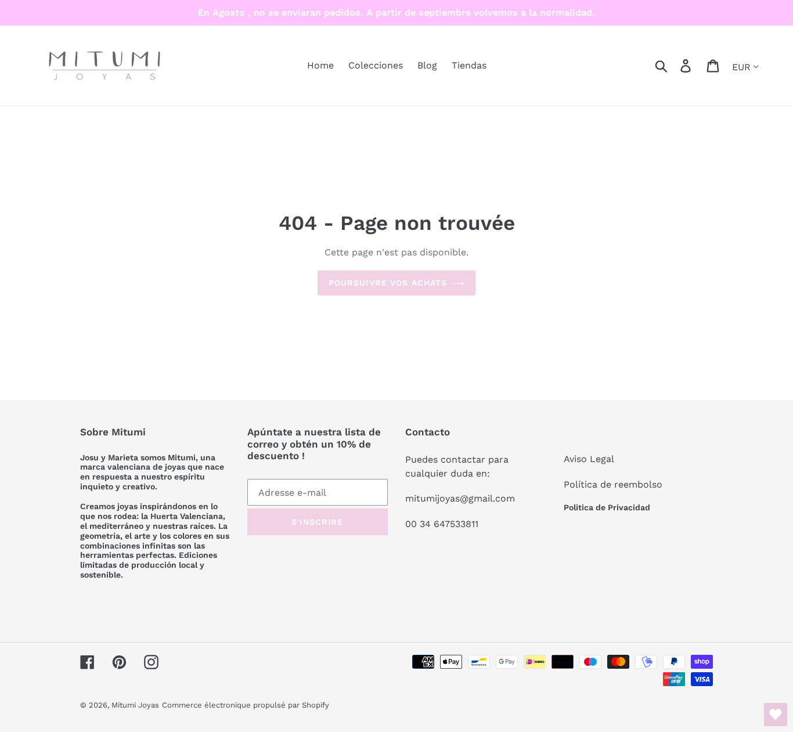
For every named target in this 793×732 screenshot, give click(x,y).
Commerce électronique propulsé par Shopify (245, 705)
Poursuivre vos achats (388, 282)
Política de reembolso (613, 484)
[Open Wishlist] (775, 714)
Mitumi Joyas (135, 705)
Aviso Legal (589, 458)
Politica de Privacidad (607, 507)
